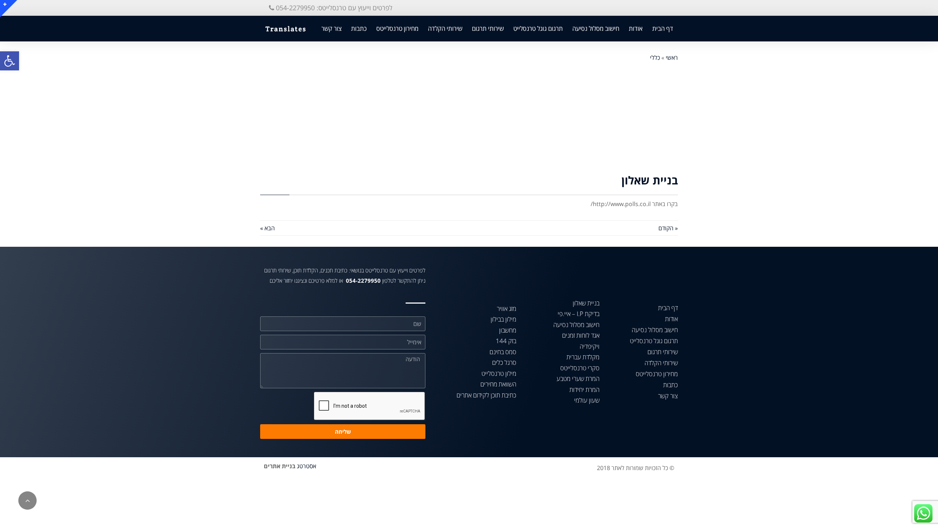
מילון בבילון (503, 319)
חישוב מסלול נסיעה (595, 28)
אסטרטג (306, 466)
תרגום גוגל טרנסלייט (538, 28)
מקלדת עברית (582, 357)
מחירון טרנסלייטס (397, 28)
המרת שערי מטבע (578, 378)
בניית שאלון (586, 303)
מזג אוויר (506, 308)
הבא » (267, 228)
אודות (636, 28)
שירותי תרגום (488, 28)
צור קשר (331, 28)
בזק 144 (506, 341)
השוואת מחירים (498, 384)
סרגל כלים (504, 362)
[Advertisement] (469, 118)
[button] (330, 8)
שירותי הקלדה (445, 28)
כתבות (359, 28)
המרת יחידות (584, 389)
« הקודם (668, 228)
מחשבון (507, 330)
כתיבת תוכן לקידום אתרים (486, 395)
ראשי (672, 58)
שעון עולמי (586, 400)
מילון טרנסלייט (498, 373)
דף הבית (662, 28)
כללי (655, 58)
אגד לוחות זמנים (580, 335)
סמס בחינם (503, 352)
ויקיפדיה (589, 346)
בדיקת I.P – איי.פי (578, 313)
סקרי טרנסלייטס (579, 368)
